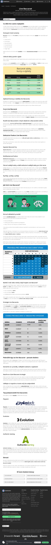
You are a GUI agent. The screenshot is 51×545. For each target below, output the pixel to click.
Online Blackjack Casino (35, 502)
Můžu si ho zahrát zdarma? (9, 482)
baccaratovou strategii (32, 51)
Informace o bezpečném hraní (26, 499)
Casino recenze (33, 493)
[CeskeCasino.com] (6, 1)
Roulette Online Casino (35, 504)
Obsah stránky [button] (7, 19)
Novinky (23, 502)
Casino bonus (33, 495)
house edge (23, 64)
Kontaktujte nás (24, 493)
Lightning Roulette (25, 429)
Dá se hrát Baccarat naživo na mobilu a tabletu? (35, 478)
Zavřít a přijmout (45, 542)
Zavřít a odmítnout (37, 542)
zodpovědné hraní (25, 386)
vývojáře (15, 395)
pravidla (20, 51)
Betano (41, 493)
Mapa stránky (24, 503)
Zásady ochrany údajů (25, 497)
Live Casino (33, 500)
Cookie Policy (24, 495)
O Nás (23, 491)
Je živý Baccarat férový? (8, 478)
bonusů (17, 102)
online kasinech (26, 101)
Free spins (33, 497)
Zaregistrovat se (11, 516)
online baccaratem (27, 123)
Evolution (5, 423)
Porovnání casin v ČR (34, 491)
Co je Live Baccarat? (8, 475)
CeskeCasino (14, 360)
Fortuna (41, 497)
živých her (25, 26)
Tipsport (41, 491)
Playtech (5, 406)
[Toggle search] (49, 1)
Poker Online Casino (34, 506)
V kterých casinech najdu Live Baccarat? (33, 475)
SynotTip (41, 495)
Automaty (32, 498)
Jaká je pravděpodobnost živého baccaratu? (34, 482)
